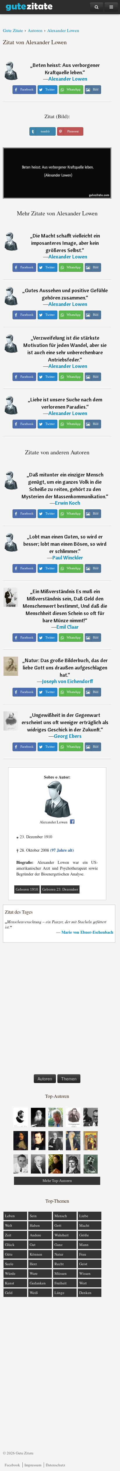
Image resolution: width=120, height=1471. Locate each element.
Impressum (32, 1465)
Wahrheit (61, 1235)
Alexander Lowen (67, 78)
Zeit (8, 1235)
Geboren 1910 (27, 889)
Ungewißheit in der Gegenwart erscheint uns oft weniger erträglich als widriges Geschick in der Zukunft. (65, 722)
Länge (59, 1292)
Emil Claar (68, 626)
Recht (59, 1263)
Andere (35, 1235)
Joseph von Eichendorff (67, 681)
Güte (9, 1254)
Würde (10, 1273)
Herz (33, 1263)
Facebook (12, 1465)
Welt (8, 1225)
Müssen (60, 1273)
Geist (83, 1263)
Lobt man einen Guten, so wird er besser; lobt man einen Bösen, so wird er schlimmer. (65, 543)
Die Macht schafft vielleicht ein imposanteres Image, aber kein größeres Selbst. (65, 243)
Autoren (45, 1079)
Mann (84, 1244)
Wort (83, 1283)
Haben (35, 1225)
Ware (34, 1273)
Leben (10, 1215)
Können (36, 1254)
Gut (33, 1244)
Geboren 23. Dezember (60, 889)
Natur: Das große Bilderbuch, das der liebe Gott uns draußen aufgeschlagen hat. (65, 667)
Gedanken (38, 1283)
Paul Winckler (67, 557)
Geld (9, 1292)
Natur (58, 1254)
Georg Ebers (68, 736)
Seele (9, 1263)
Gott (57, 1225)
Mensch (60, 1215)
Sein (33, 1215)
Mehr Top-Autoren (57, 1180)
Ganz (58, 1244)
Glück (10, 1244)
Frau (82, 1254)
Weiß (34, 1292)
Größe (84, 1235)
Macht (84, 1225)
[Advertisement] (60, 1010)
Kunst (9, 1283)
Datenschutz (55, 1465)
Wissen (85, 1273)
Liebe (83, 1215)
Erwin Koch (67, 502)
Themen (69, 1079)
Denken (85, 1292)
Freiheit (60, 1283)
